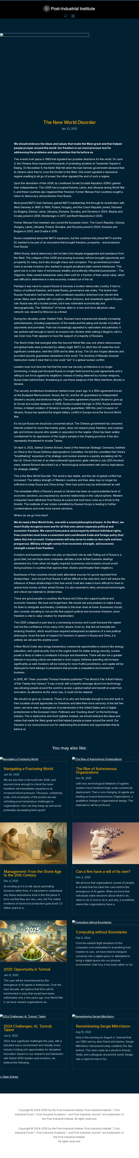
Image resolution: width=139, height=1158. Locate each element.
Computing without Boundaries (101, 932)
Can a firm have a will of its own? (103, 871)
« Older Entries (9, 1076)
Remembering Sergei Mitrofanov (103, 1026)
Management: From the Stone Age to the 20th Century (32, 873)
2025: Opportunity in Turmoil (27, 969)
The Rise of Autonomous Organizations (96, 771)
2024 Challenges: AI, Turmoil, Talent (28, 1028)
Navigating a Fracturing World (28, 769)
